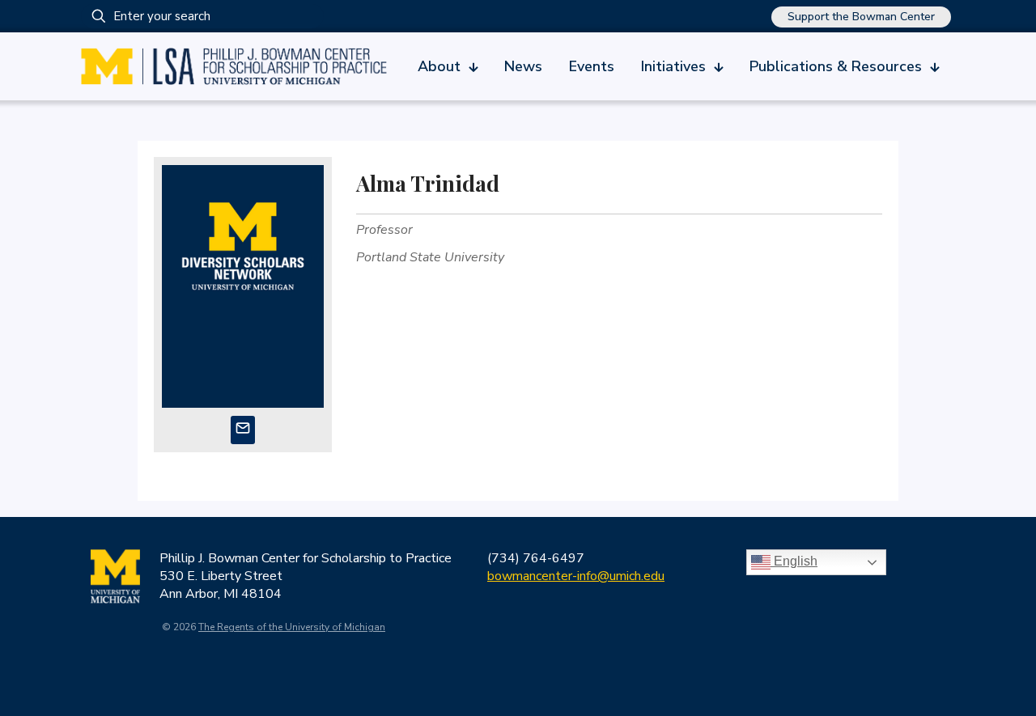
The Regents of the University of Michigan (291, 627)
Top (997, 677)
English (794, 561)
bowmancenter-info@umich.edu (575, 576)
